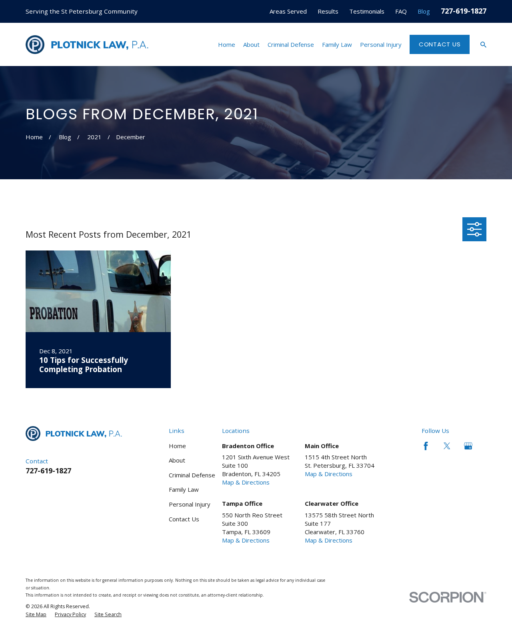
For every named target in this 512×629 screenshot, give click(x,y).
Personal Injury (189, 504)
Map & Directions (246, 482)
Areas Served (288, 11)
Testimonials (366, 11)
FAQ (401, 11)
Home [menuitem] (226, 44)
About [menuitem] (251, 44)
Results (328, 11)
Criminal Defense (192, 475)
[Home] (87, 44)
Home (177, 446)
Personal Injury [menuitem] (381, 44)
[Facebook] (426, 446)
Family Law (184, 489)
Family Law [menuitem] (337, 44)
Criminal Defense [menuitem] (291, 44)
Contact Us (440, 44)
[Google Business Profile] (468, 446)
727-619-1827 (463, 11)
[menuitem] (36, 614)
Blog (424, 11)
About (177, 460)
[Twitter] (447, 446)
